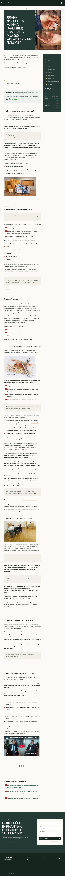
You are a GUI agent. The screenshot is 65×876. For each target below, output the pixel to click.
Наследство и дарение (51, 69)
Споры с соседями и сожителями (53, 81)
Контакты (45, 861)
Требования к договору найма (31, 77)
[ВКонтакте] (19, 766)
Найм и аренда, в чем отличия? (12, 77)
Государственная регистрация (31, 80)
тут (17, 656)
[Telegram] (23, 766)
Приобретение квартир (51, 75)
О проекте (32, 2)
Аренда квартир (10, 8)
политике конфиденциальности (54, 841)
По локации (47, 2)
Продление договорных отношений (12, 83)
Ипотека (49, 63)
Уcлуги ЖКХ (50, 84)
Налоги (49, 66)
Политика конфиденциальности (36, 873)
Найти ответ (56, 2)
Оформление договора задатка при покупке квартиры (22, 798)
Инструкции (26, 2)
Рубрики (20, 2)
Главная (5, 8)
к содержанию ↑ (8, 199)
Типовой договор (9, 80)
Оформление (50, 72)
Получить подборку (44, 838)
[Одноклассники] (21, 766)
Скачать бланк (25, 580)
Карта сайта (46, 864)
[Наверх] (59, 858)
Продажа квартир (51, 78)
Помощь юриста (39, 2)
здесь (33, 282)
